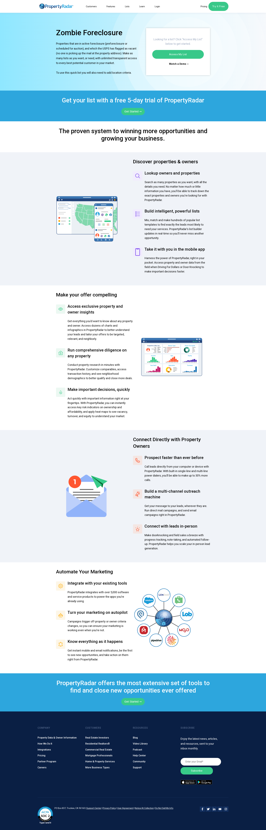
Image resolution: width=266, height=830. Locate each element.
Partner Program (47, 761)
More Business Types (97, 767)
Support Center (93, 808)
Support (137, 767)
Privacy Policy (109, 808)
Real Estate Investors (97, 737)
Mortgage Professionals (99, 755)
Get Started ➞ (133, 111)
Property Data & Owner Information (57, 737)
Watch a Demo (177, 63)
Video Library (140, 743)
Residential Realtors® (97, 743)
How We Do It (45, 743)
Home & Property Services (100, 761)
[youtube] (220, 809)
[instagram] (225, 809)
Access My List (178, 54)
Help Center (139, 755)
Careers (42, 767)
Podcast (137, 749)
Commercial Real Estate (98, 749)
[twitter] (208, 809)
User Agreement (125, 808)
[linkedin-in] (214, 809)
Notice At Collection (144, 808)
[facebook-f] (202, 809)
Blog (135, 737)
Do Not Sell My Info (164, 808)
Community (139, 761)
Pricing (41, 755)
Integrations (44, 749)
